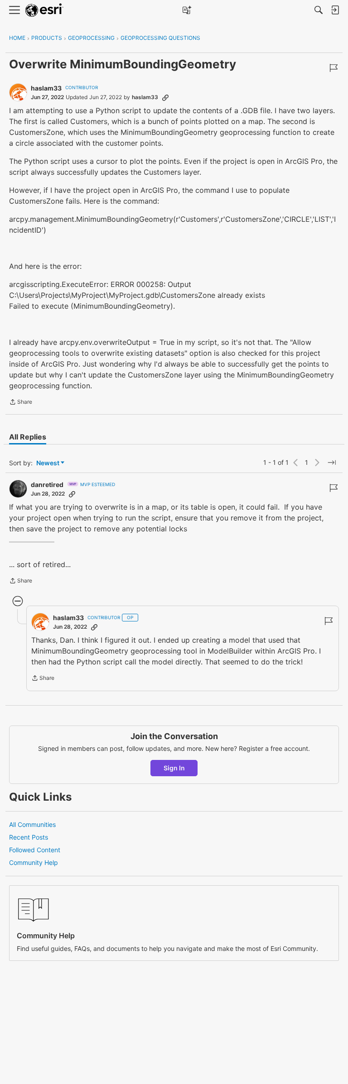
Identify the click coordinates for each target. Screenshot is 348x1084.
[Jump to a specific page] (331, 462)
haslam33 (46, 88)
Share (20, 402)
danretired (47, 484)
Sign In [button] (174, 768)
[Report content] (333, 68)
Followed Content (34, 850)
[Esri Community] (44, 10)
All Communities (32, 824)
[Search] (318, 10)
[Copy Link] (165, 97)
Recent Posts (28, 837)
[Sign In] (335, 10)
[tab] (28, 436)
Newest (47, 463)
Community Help (33, 862)
